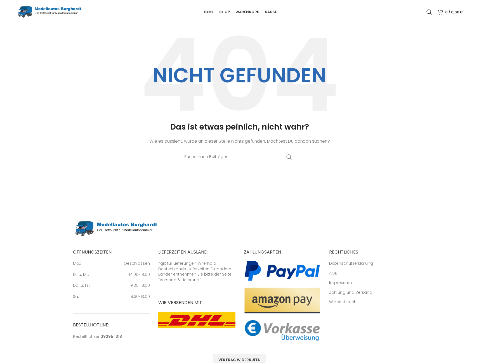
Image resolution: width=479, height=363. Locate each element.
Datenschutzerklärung (351, 263)
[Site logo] (49, 11)
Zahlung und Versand (350, 292)
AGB (333, 273)
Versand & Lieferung (179, 280)
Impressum (340, 282)
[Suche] (429, 12)
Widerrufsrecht (343, 302)
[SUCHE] (289, 157)
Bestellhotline (97, 336)
